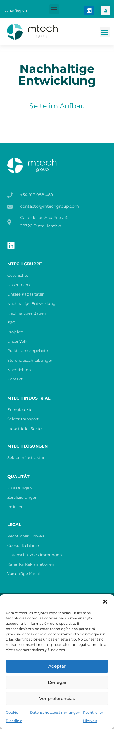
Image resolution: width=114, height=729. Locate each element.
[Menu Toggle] (105, 32)
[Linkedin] (89, 10)
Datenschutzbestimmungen (55, 712)
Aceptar (57, 666)
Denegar (57, 682)
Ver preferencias (57, 698)
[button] (105, 602)
